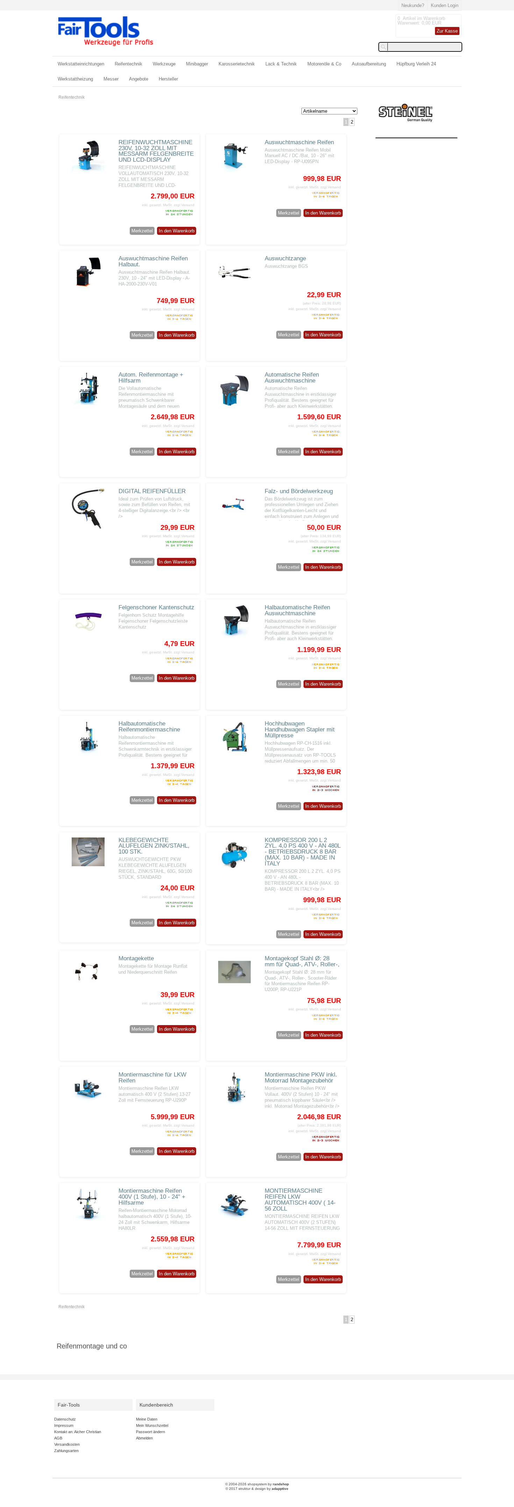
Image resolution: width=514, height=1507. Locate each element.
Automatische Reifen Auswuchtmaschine (292, 377)
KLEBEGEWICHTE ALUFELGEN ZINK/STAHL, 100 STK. (154, 846)
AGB (58, 1438)
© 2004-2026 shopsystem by (257, 1484)
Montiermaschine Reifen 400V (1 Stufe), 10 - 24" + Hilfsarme (152, 1196)
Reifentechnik (128, 63)
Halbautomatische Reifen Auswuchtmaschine (297, 610)
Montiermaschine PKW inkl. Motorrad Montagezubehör (301, 1077)
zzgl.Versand (184, 205)
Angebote (138, 79)
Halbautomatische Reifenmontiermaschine (149, 726)
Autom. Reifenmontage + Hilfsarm (151, 377)
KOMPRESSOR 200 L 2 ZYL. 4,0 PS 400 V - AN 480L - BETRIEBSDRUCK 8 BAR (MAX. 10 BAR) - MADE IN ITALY (302, 852)
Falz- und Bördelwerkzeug (299, 491)
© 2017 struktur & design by (257, 1489)
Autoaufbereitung (369, 63)
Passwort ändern (150, 1432)
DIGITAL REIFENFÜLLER (152, 491)
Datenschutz (65, 1419)
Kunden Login (444, 5)
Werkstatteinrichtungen (81, 63)
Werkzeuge (164, 63)
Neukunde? (412, 5)
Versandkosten (67, 1444)
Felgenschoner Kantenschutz (156, 607)
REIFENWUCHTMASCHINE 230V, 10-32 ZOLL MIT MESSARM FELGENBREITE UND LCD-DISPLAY (156, 151)
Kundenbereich (156, 1405)
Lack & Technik (281, 63)
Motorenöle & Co (324, 63)
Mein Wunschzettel (152, 1425)
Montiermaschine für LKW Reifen (152, 1077)
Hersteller (168, 79)
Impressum (63, 1425)
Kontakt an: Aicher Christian (77, 1432)
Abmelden (144, 1438)
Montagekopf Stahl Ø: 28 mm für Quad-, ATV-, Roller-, (302, 961)
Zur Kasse (447, 31)
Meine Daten (146, 1419)
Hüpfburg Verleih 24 (416, 63)
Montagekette (136, 958)
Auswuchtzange (285, 258)
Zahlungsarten (66, 1451)
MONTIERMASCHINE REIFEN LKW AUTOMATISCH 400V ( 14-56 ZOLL (300, 1199)
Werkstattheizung (75, 79)
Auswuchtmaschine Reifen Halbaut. (153, 261)
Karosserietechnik (237, 63)
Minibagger (197, 63)
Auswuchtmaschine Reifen (299, 142)
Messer (111, 79)
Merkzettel (142, 230)
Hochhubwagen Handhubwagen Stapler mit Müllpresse (300, 729)
